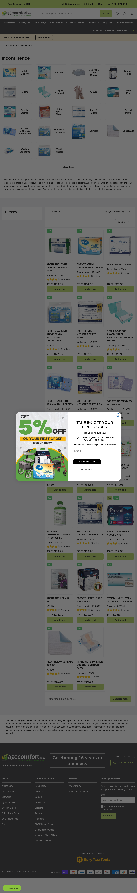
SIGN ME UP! (87, 462)
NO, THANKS (87, 470)
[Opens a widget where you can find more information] (12, 888)
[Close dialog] (117, 415)
